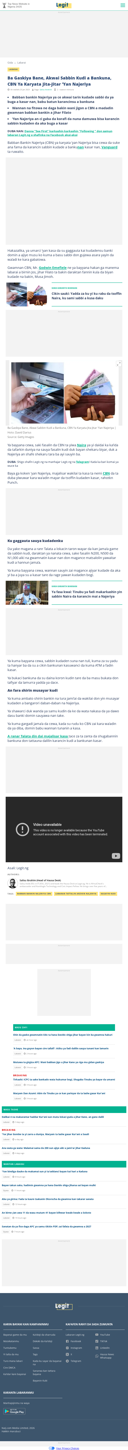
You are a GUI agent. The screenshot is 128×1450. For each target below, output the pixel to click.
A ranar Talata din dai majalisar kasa (38, 736)
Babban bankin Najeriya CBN (34, 894)
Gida (10, 62)
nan (81, 147)
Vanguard (110, 147)
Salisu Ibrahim (46, 89)
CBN (106, 473)
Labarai (21, 62)
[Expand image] (119, 364)
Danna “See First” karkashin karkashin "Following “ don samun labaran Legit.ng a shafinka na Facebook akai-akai (60, 133)
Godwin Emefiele (53, 267)
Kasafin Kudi (108, 894)
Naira (81, 445)
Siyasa (5, 1190)
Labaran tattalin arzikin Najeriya (75, 894)
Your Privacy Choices (67, 1448)
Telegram (82, 462)
